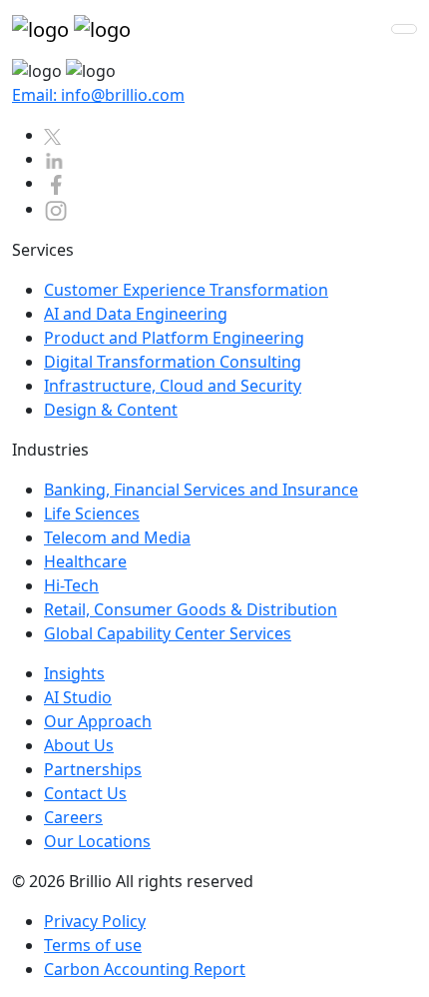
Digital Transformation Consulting (172, 362)
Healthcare (85, 561)
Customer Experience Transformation (186, 290)
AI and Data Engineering (135, 314)
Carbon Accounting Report (144, 969)
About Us (79, 745)
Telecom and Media (117, 537)
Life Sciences (92, 513)
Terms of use (93, 945)
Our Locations (97, 841)
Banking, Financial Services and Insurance (201, 489)
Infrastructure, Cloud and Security (172, 386)
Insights (74, 673)
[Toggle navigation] (404, 29)
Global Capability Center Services (167, 633)
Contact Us (85, 793)
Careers (73, 817)
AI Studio (78, 697)
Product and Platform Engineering (174, 338)
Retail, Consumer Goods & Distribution (190, 609)
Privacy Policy (95, 921)
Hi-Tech (71, 585)
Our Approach (98, 721)
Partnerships (93, 769)
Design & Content (111, 410)
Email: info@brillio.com (98, 95)
